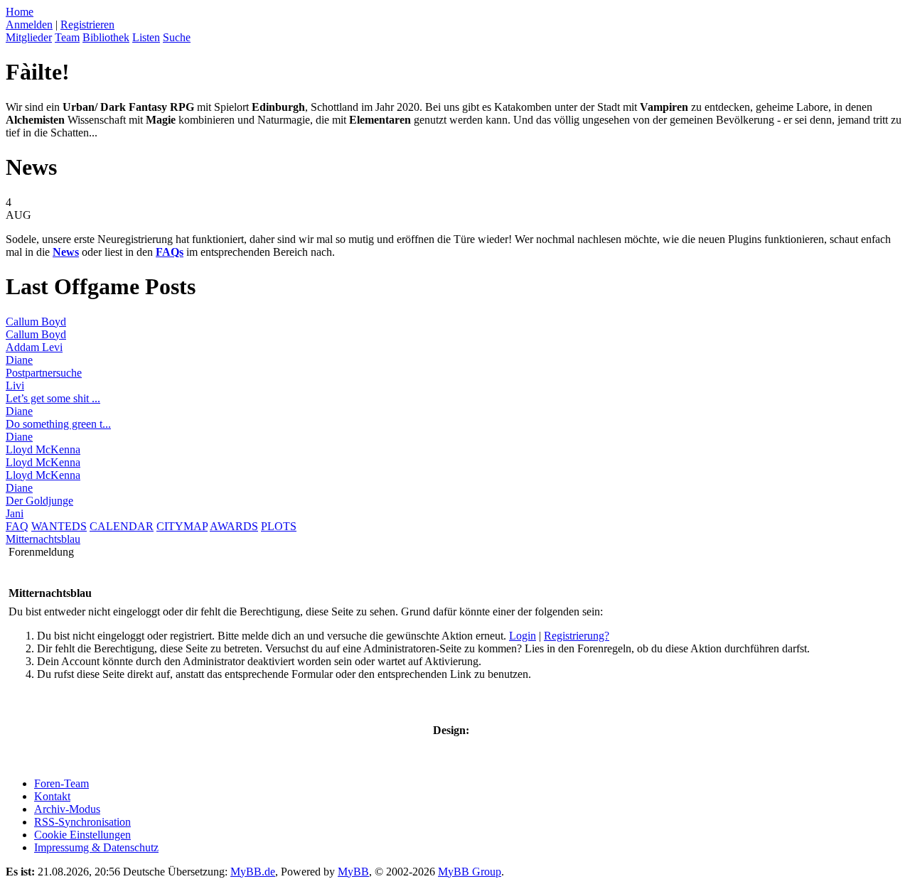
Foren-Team (61, 783)
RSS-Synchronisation (82, 822)
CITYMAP (182, 526)
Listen (146, 37)
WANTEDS (59, 526)
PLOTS (278, 526)
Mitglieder (29, 37)
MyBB (353, 872)
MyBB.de (252, 872)
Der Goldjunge (39, 501)
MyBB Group (469, 872)
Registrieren (87, 24)
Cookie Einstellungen (82, 835)
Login (522, 636)
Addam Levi (34, 347)
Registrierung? (576, 636)
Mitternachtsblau (43, 539)
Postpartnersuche (44, 373)
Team (67, 37)
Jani (14, 513)
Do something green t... (58, 424)
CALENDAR (122, 526)
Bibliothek (105, 37)
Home (19, 12)
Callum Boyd (36, 322)
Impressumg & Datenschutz (96, 847)
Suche (177, 37)
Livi (15, 385)
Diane (19, 360)
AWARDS (234, 526)
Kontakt (52, 796)
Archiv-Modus (67, 809)
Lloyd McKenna (43, 449)
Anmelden (29, 24)
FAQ (17, 526)
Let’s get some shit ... (53, 398)
